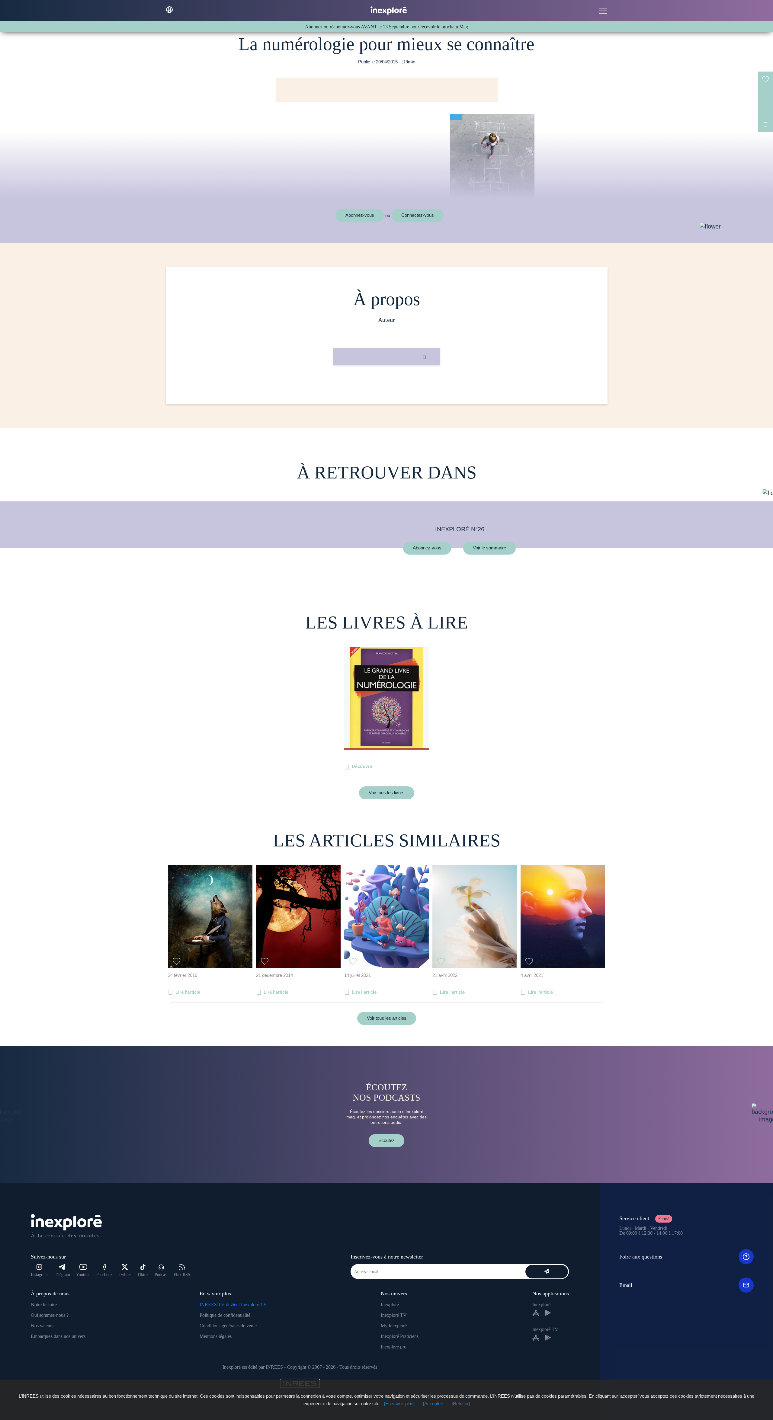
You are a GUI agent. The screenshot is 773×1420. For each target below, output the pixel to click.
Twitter (125, 1274)
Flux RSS (182, 1274)
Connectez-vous (417, 215)
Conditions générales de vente (228, 1325)
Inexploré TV (394, 1315)
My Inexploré (394, 1325)
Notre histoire (44, 1304)
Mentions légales (216, 1336)
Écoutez (386, 1140)
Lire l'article (187, 992)
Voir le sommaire (489, 548)
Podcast (161, 1274)
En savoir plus (387, 385)
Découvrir (362, 766)
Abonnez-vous (359, 215)
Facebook (104, 1274)
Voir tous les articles (386, 1018)
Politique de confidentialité (225, 1315)
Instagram (39, 1274)
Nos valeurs (42, 1325)
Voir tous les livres (387, 792)
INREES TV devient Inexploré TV (233, 1304)
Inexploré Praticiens (400, 1336)
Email (625, 1285)
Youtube (83, 1274)
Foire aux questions (640, 1257)
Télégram (62, 1274)
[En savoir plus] (399, 1403)
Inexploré (390, 1304)
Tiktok (143, 1274)
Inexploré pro (393, 1346)
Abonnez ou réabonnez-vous (333, 26)
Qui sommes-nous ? (50, 1315)
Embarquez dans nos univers (58, 1336)
